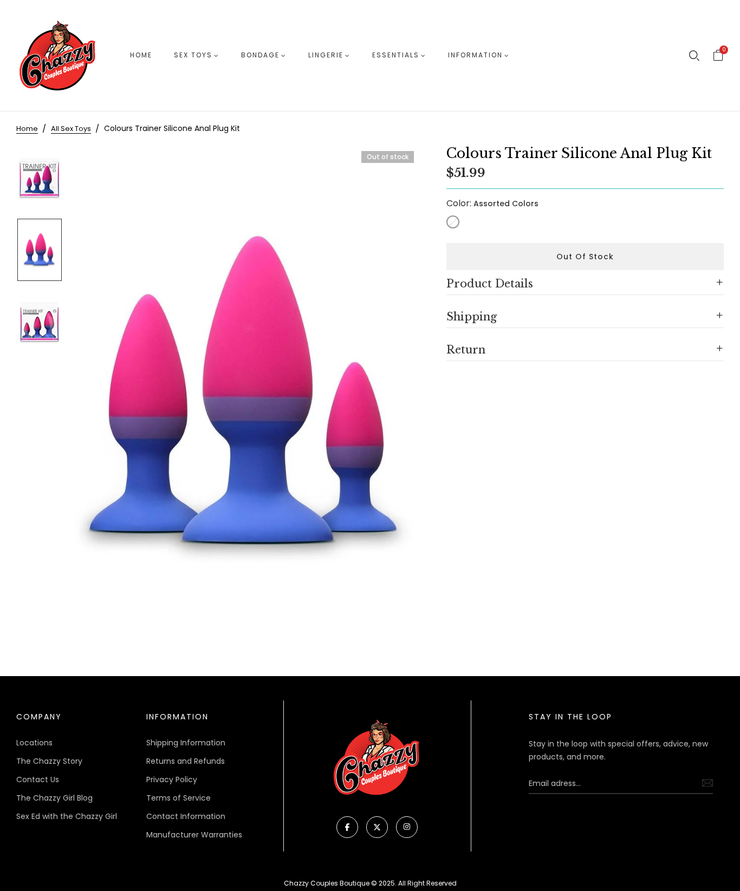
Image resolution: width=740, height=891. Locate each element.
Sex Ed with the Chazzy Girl (66, 816)
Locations (34, 742)
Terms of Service (178, 797)
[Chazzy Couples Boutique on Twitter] (377, 827)
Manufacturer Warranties (194, 834)
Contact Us (37, 779)
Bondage (260, 55)
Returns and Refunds (185, 761)
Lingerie (325, 55)
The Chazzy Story (49, 761)
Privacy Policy (171, 779)
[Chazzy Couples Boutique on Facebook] (347, 827)
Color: (492, 203)
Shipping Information (185, 742)
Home (141, 55)
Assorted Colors (452, 221)
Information (475, 55)
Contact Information (185, 816)
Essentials (395, 55)
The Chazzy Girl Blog (54, 797)
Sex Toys (193, 55)
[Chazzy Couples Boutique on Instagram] (407, 827)
